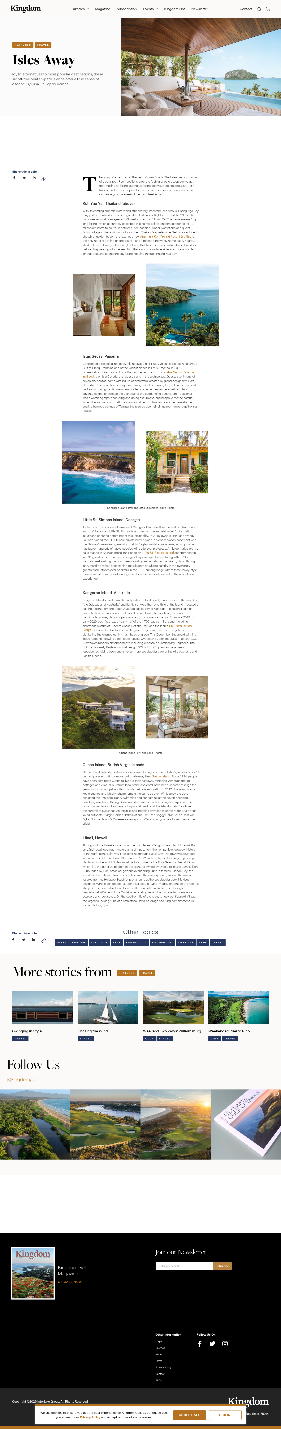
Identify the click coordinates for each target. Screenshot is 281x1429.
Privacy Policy (90, 1417)
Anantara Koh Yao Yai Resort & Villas (165, 236)
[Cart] (268, 9)
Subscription (127, 9)
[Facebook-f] (200, 1344)
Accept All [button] (189, 1415)
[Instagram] (225, 1344)
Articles (79, 9)
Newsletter (199, 9)
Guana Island (161, 776)
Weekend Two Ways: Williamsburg (172, 1031)
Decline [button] (225, 1415)
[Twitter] (212, 1344)
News (203, 942)
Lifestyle (185, 942)
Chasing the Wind (93, 1031)
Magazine (102, 9)
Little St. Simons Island (158, 553)
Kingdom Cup (136, 942)
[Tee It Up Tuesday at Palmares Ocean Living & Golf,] (175, 1124)
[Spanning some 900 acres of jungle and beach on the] (35, 1124)
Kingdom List (174, 9)
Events (148, 9)
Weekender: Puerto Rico (229, 1031)
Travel (43, 45)
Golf (117, 942)
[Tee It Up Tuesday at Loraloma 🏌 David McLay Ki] (105, 1124)
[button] (259, 9)
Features (23, 45)
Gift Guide (99, 942)
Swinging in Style (27, 1031)
